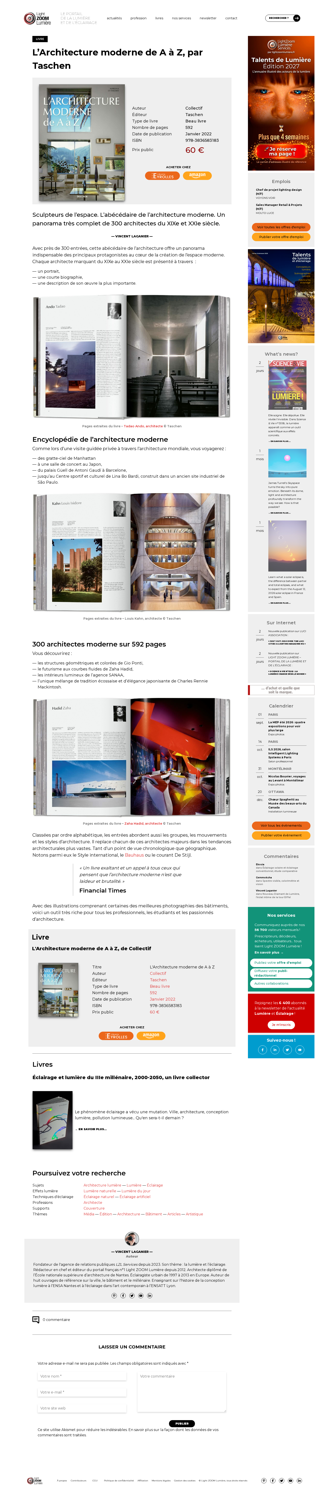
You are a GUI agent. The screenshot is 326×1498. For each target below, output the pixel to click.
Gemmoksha (264, 877)
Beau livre (195, 121)
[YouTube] (140, 1295)
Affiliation (142, 1480)
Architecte (93, 1202)
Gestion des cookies (184, 1480)
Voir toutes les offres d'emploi (281, 227)
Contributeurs (78, 1480)
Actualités (114, 18)
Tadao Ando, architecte (143, 426)
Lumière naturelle (100, 1191)
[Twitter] (132, 1295)
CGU (95, 1480)
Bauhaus (134, 855)
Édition (106, 1214)
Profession (139, 18)
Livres (159, 18)
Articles (174, 1214)
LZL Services (126, 1264)
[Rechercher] (296, 18)
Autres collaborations (271, 984)
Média (89, 1214)
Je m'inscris (281, 1025)
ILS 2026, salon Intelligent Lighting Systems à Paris (283, 753)
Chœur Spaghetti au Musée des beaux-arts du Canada (287, 803)
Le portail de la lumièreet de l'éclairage (79, 18)
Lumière (134, 1185)
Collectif (193, 108)
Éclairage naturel (99, 1197)
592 (189, 127)
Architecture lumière (102, 1185)
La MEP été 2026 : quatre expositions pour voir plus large (286, 726)
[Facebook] (123, 1295)
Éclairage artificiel (135, 1197)
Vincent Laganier (266, 890)
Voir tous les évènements (281, 826)
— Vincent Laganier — (132, 236)
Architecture (128, 1214)
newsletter (208, 18)
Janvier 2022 (198, 134)
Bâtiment (153, 1214)
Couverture (94, 1208)
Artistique (194, 1214)
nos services (181, 18)
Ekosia (260, 864)
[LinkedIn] (149, 1295)
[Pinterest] (114, 1295)
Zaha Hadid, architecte (143, 824)
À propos (62, 1480)
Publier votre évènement (281, 835)
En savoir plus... (93, 1129)
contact (231, 18)
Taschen (194, 114)
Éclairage (155, 1185)
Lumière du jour (136, 1191)
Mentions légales (161, 1480)
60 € (194, 150)
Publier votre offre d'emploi (281, 237)
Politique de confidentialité (119, 1480)
